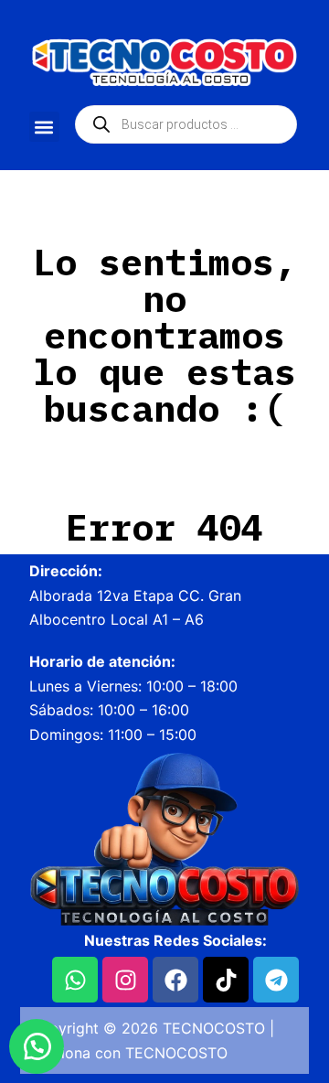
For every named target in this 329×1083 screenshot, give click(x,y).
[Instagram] (125, 980)
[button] (44, 127)
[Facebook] (175, 980)
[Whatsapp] (75, 980)
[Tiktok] (226, 980)
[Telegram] (276, 980)
